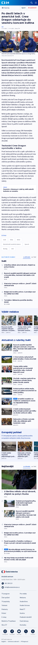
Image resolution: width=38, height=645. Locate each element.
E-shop (4, 617)
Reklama (23, 598)
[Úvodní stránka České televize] (10, 571)
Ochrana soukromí (13, 641)
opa (3, 26)
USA (12, 249)
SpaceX (27, 244)
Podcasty (5, 609)
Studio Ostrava (25, 605)
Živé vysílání (6, 598)
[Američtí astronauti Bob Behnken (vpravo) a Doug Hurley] (19, 41)
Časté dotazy (24, 621)
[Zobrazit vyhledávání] (31, 2)
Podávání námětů (25, 617)
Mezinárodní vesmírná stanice (12, 244)
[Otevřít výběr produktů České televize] (36, 2)
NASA (18, 240)
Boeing (5, 249)
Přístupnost (24, 641)
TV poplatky (6, 601)
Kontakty (23, 625)
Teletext (4, 605)
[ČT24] (5, 3)
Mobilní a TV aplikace (9, 621)
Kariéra (22, 613)
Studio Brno (24, 601)
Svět (4, 240)
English (4, 641)
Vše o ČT (4, 625)
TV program (6, 594)
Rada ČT (22, 609)
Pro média (23, 594)
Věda (11, 240)
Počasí (4, 613)
